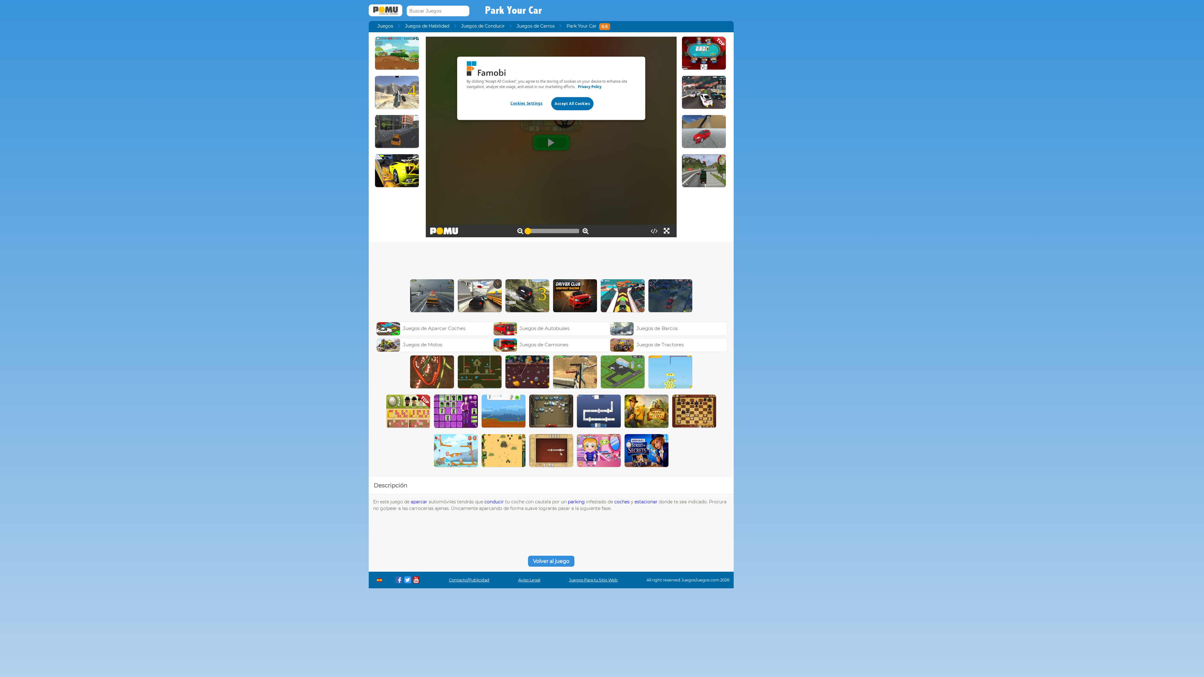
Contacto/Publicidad (469, 580)
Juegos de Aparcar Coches (434, 328)
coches (622, 502)
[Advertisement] (551, 259)
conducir (494, 502)
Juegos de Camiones (544, 345)
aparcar (419, 502)
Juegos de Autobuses (544, 328)
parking (576, 502)
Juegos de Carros (536, 26)
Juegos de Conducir (483, 26)
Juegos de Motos (422, 345)
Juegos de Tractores (660, 345)
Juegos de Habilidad (427, 26)
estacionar (646, 502)
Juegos (385, 26)
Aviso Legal (529, 580)
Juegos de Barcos (657, 328)
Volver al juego (551, 561)
